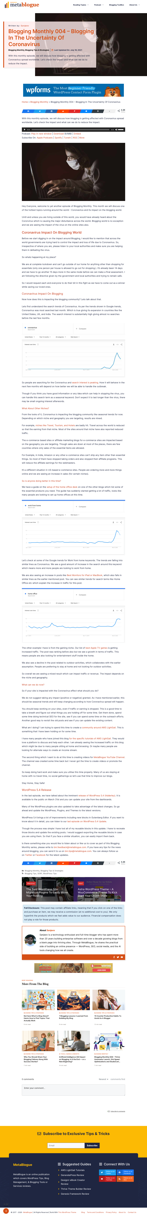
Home (25, 102)
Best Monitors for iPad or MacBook (84, 575)
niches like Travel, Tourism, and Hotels (55, 425)
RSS (75, 137)
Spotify (58, 137)
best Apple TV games (96, 648)
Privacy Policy (111, 1212)
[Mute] (116, 130)
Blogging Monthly (16, 50)
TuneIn (67, 137)
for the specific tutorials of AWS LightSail (90, 738)
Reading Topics (79, 5)
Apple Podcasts (45, 137)
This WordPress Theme (67, 1212)
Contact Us (132, 1212)
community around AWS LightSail (99, 727)
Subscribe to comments (118, 1111)
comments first (118, 1079)
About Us (133, 5)
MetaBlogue (27, 1212)
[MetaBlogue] (23, 5)
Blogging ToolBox (116, 5)
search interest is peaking (85, 382)
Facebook (41, 855)
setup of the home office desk (62, 487)
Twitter (28, 855)
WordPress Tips (50, 873)
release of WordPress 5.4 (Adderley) (96, 795)
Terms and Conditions (95, 1212)
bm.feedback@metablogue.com (70, 847)
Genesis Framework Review (75, 1194)
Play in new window (41, 133)
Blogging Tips (30, 873)
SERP (39, 873)
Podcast (97, 5)
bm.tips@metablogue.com (78, 851)
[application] (73, 129)
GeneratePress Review (72, 1175)
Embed (77, 133)
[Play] (25, 130)
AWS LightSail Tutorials (72, 1170)
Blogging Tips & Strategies (37, 50)
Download (59, 133)
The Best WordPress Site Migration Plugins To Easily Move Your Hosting (47, 892)
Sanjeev (25, 26)
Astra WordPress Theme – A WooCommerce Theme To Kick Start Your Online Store (97, 892)
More (81, 137)
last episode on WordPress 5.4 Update (86, 821)
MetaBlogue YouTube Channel (109, 757)
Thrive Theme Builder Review (76, 1189)
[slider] (121, 129)
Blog (83, 1212)
